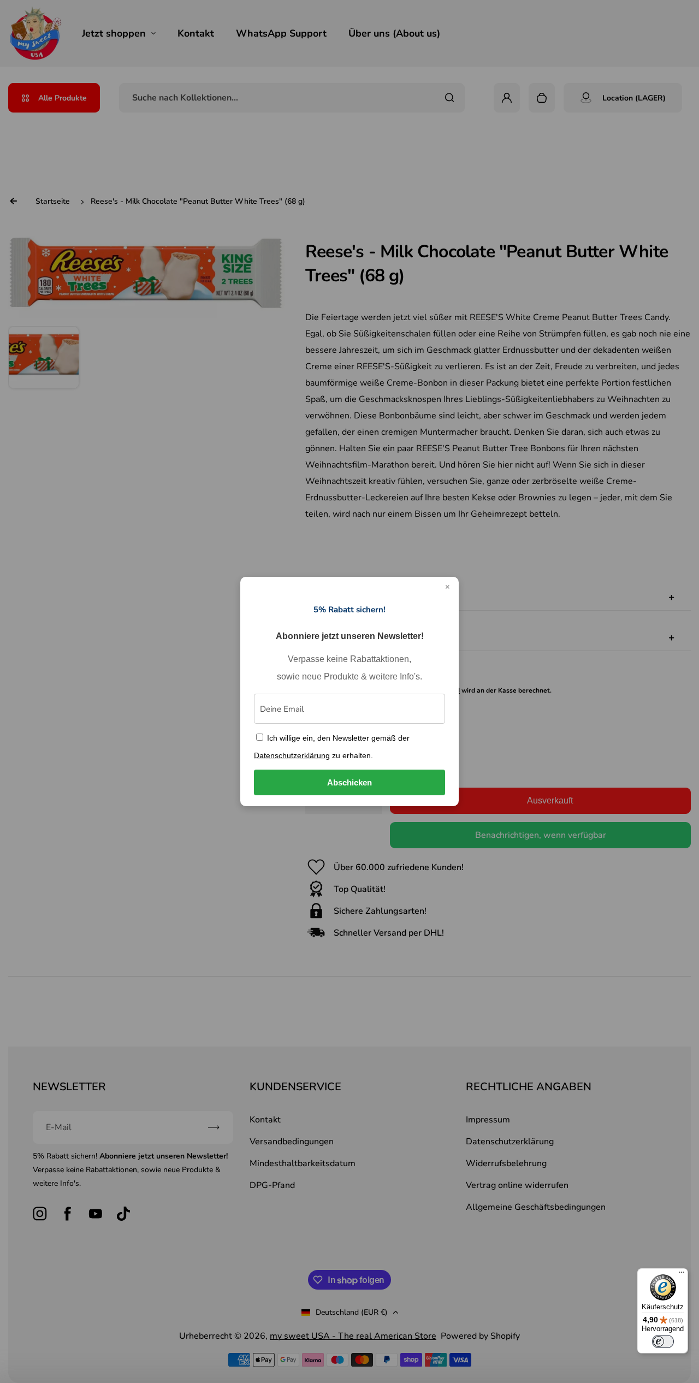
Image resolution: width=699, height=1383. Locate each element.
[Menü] (681, 1274)
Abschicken (349, 782)
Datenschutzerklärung (292, 755)
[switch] (663, 1341)
